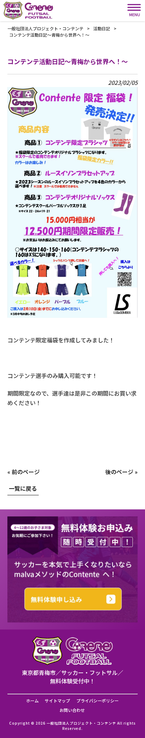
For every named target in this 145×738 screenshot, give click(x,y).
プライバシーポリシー (97, 700)
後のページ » (121, 471)
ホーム (32, 700)
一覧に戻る (23, 488)
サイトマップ (57, 700)
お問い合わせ (72, 710)
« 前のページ (23, 471)
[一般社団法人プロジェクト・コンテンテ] (28, 10)
